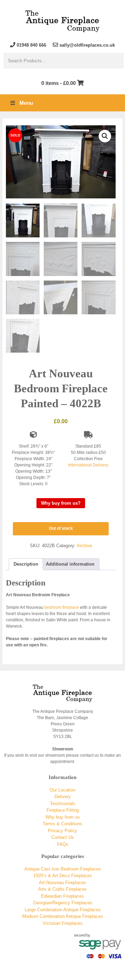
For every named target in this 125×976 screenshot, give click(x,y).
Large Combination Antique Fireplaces (63, 909)
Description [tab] (26, 564)
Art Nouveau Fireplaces (62, 882)
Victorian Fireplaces (63, 923)
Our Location (62, 790)
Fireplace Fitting (63, 810)
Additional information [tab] (70, 564)
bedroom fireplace (61, 607)
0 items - (58, 83)
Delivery (63, 796)
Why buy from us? (61, 503)
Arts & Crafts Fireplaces (62, 889)
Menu (26, 103)
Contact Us (62, 837)
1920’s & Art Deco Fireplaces (62, 875)
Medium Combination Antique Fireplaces (62, 916)
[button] (105, 136)
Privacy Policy (62, 830)
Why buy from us (62, 817)
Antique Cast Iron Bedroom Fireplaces (62, 869)
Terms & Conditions (62, 823)
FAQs (62, 844)
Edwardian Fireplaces (62, 896)
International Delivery (88, 465)
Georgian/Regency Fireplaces (62, 902)
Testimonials (62, 803)
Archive (84, 545)
